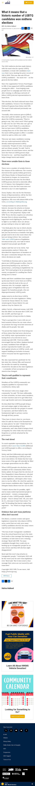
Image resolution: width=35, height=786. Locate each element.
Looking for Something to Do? (17, 710)
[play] (3, 784)
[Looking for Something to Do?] (17, 690)
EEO (4, 748)
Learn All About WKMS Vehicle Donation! (17, 666)
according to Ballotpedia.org (16, 202)
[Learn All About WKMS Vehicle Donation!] (17, 646)
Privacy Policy (7, 741)
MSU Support (7, 756)
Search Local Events (17, 716)
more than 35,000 (19, 446)
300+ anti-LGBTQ (8, 239)
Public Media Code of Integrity (11, 745)
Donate (29, 2)
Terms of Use (7, 759)
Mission (5, 738)
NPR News (6, 576)
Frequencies (6, 752)
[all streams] (32, 784)
